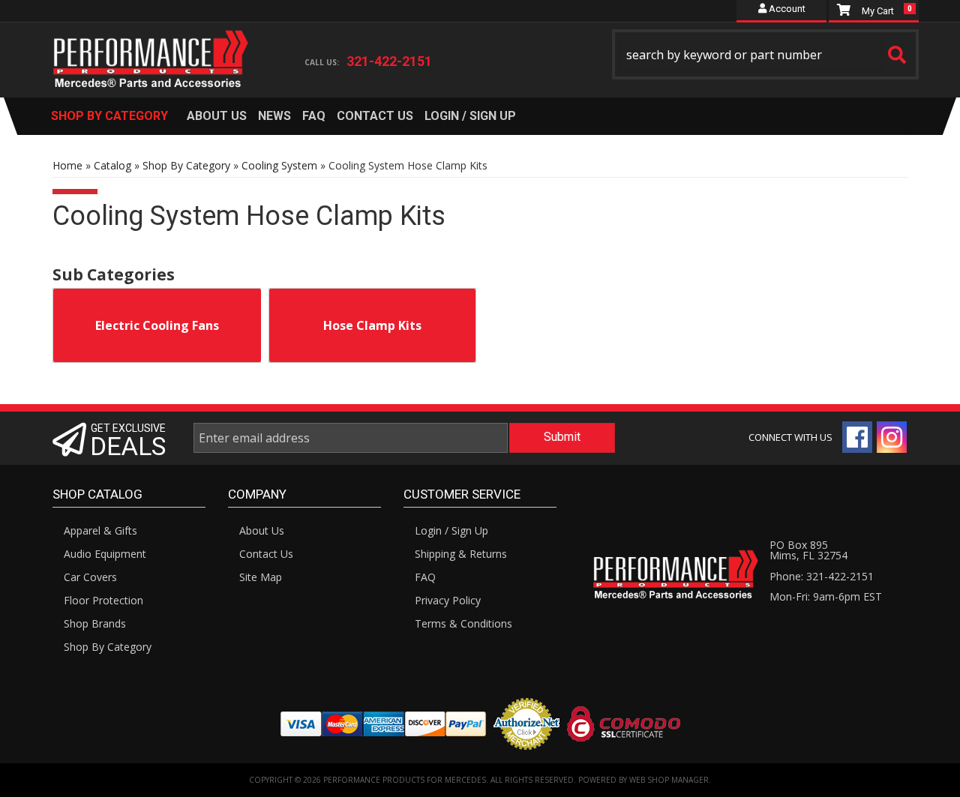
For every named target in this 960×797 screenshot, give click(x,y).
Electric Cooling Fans (157, 325)
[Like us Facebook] (857, 437)
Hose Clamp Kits (372, 325)
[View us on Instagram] (892, 437)
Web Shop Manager (669, 780)
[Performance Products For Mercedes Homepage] (151, 45)
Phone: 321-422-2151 (822, 576)
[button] (765, 54)
